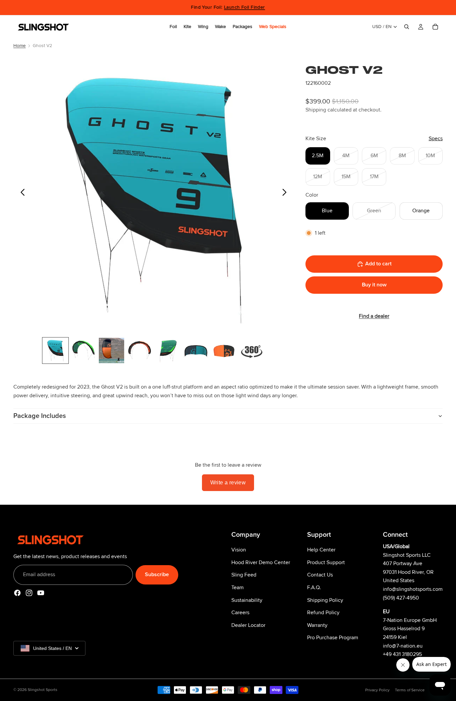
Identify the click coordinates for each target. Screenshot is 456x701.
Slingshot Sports (42, 689)
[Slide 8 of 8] (251, 350)
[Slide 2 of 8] (83, 350)
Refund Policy (323, 612)
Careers (240, 612)
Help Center (321, 549)
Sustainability (246, 600)
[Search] (406, 26)
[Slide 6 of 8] (195, 350)
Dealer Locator (248, 625)
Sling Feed (243, 574)
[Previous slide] (20, 194)
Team (237, 587)
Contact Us (320, 574)
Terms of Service (410, 690)
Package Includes (39, 416)
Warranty (317, 625)
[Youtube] (41, 593)
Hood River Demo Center (260, 562)
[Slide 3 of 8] (111, 350)
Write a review (228, 482)
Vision (238, 549)
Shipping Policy (325, 600)
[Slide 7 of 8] (223, 350)
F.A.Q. (314, 587)
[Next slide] (286, 194)
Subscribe (157, 574)
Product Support (326, 562)
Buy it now (374, 284)
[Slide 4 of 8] (139, 350)
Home (19, 45)
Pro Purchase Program (332, 637)
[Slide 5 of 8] (167, 350)
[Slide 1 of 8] (55, 350)
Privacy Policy (377, 690)
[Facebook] (17, 593)
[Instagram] (29, 593)
